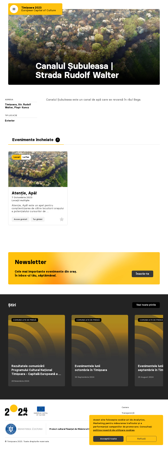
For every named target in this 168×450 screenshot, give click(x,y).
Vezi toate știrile (146, 305)
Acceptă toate (108, 439)
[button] (14, 9)
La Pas (26, 157)
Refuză (141, 439)
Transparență (128, 413)
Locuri (17, 157)
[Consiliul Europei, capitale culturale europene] (41, 414)
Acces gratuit (20, 219)
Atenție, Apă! (24, 193)
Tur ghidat (37, 219)
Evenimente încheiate (35, 140)
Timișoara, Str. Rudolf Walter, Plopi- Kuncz (18, 106)
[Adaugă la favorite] (61, 219)
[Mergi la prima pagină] (16, 411)
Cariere (125, 407)
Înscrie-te (142, 274)
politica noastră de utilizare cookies (114, 430)
